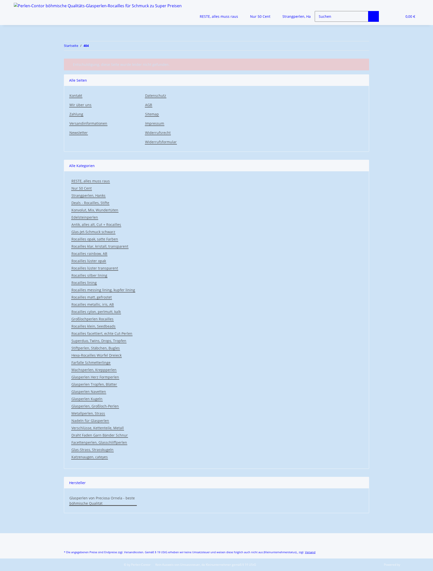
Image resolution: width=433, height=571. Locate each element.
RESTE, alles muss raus (90, 181)
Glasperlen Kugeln (86, 398)
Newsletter (78, 132)
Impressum (154, 123)
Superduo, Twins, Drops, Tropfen (98, 340)
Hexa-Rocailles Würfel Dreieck (96, 355)
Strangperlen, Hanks (88, 195)
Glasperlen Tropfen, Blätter (94, 384)
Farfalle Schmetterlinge (91, 362)
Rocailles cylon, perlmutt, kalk (96, 311)
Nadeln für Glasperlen (90, 420)
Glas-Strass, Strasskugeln (92, 449)
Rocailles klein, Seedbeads (93, 326)
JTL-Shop (407, 564)
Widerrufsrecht (158, 132)
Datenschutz (155, 95)
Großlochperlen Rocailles (92, 319)
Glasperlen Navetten (88, 391)
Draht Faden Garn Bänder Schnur (99, 435)
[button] (388, 16)
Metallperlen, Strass (88, 413)
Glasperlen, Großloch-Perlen (95, 406)
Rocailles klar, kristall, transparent (99, 246)
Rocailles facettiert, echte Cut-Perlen (101, 333)
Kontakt (75, 95)
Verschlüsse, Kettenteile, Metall (97, 427)
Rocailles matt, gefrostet (91, 297)
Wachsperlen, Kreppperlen (94, 369)
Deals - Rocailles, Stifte (90, 202)
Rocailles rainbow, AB (89, 253)
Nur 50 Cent (81, 188)
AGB (148, 104)
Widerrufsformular (161, 141)
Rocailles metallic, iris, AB (92, 304)
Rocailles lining (84, 282)
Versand (310, 552)
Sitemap (152, 114)
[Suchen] (373, 16)
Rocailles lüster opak (88, 260)
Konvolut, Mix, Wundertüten (94, 210)
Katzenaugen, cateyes (89, 457)
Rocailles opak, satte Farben (94, 239)
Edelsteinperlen (84, 217)
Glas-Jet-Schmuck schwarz (93, 231)
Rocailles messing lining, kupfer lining (103, 290)
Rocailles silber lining (89, 275)
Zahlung (76, 114)
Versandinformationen (88, 123)
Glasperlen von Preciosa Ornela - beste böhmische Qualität (102, 501)
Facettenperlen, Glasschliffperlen (99, 442)
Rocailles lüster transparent (94, 268)
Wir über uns (80, 104)
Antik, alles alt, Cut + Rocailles (96, 224)
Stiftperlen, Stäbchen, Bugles (95, 348)
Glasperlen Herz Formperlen (95, 377)
